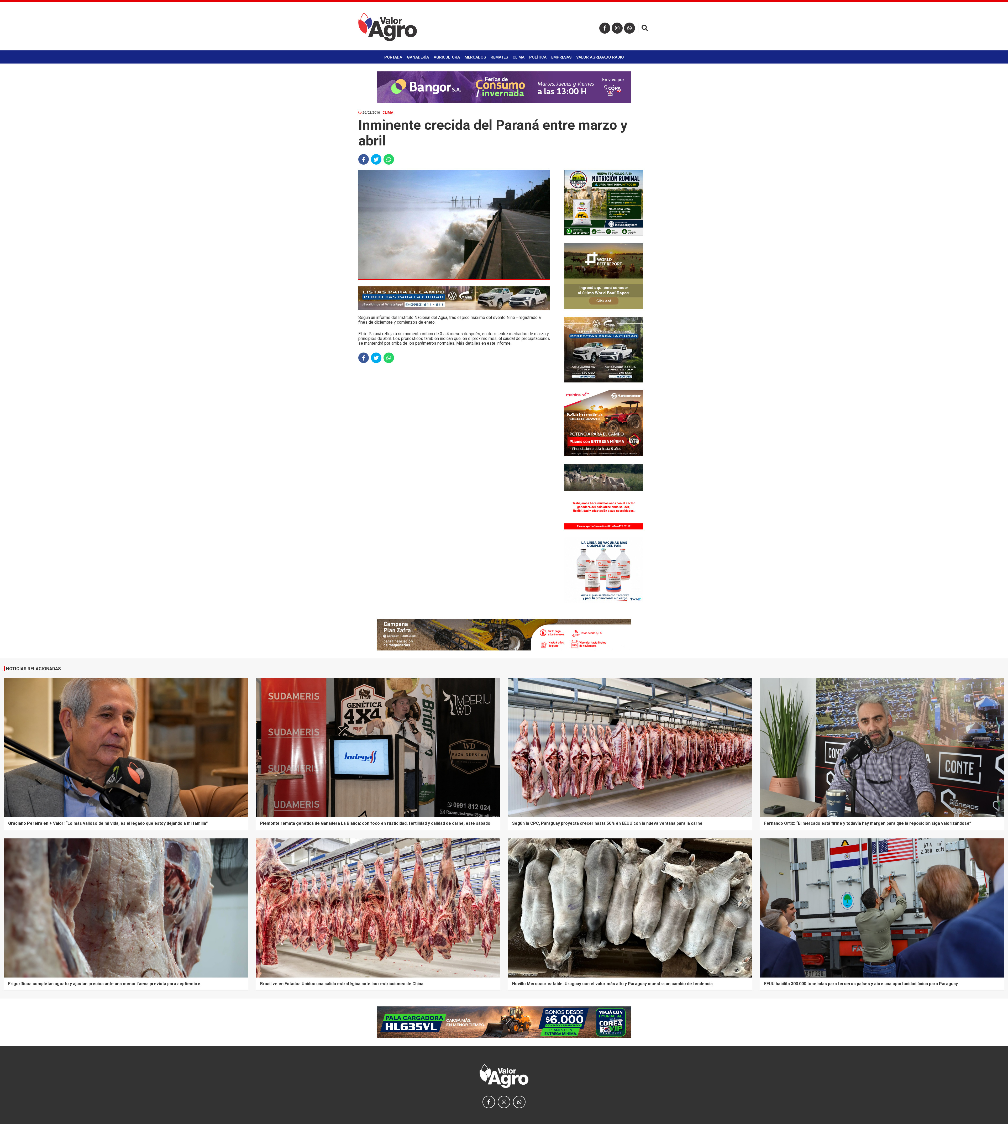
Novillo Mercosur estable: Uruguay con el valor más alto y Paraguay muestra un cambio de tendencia (612, 983)
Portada (393, 57)
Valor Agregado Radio (600, 57)
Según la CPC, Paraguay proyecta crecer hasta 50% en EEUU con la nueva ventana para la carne (607, 823)
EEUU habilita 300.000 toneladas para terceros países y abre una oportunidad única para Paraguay (861, 983)
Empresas (561, 57)
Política (538, 57)
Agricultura (447, 57)
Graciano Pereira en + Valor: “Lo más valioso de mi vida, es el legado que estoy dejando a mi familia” (108, 823)
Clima (518, 57)
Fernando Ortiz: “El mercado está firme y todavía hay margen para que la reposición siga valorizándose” (867, 823)
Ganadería (418, 57)
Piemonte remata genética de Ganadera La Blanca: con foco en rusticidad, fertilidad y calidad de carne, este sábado (375, 823)
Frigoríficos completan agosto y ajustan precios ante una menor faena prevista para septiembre (104, 983)
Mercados (475, 57)
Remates (499, 57)
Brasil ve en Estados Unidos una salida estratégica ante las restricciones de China (341, 983)
